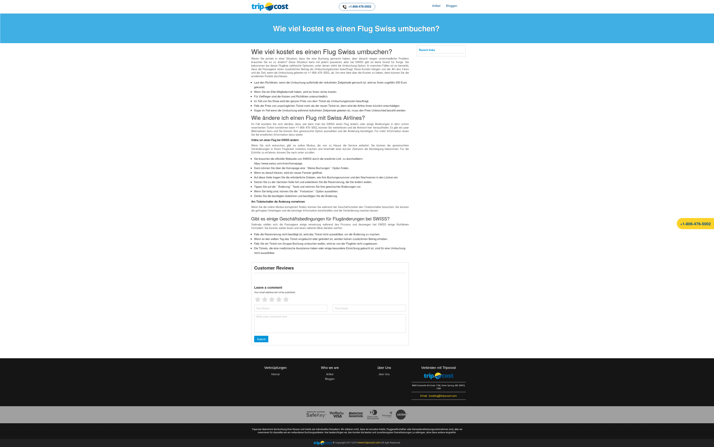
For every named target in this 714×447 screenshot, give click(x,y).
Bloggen (451, 6)
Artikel (436, 6)
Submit (261, 339)
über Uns (384, 374)
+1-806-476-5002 (359, 6)
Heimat (275, 374)
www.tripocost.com (369, 442)
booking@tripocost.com (438, 395)
